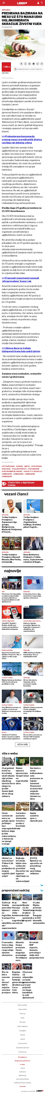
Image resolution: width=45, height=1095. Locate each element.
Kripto (22, 1018)
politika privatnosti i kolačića (22, 1083)
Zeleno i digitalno (22, 1026)
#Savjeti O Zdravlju (33, 471)
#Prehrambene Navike (12, 471)
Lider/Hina (5, 73)
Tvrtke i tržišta (22, 1009)
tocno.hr (22, 1086)
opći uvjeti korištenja (22, 1079)
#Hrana (19, 466)
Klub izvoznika (22, 1043)
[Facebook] (21, 63)
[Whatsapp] (37, 63)
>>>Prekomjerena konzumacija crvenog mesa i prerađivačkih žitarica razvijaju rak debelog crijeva (22, 139)
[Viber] (41, 63)
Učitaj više (22, 744)
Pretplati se (22, 1057)
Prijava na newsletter (22, 1061)
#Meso (27, 466)
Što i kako (22, 1022)
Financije (22, 1013)
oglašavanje (22, 1075)
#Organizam (33, 469)
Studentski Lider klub (22, 1048)
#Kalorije (6, 469)
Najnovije (12, 570)
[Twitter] (25, 63)
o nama (22, 1068)
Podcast (22, 1035)
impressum (22, 1072)
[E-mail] (33, 63)
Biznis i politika (22, 1005)
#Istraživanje (8, 466)
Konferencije (22, 1052)
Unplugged (22, 1030)
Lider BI (22, 1039)
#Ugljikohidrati (19, 469)
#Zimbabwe (7, 474)
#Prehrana (36, 466)
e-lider (22, 1064)
